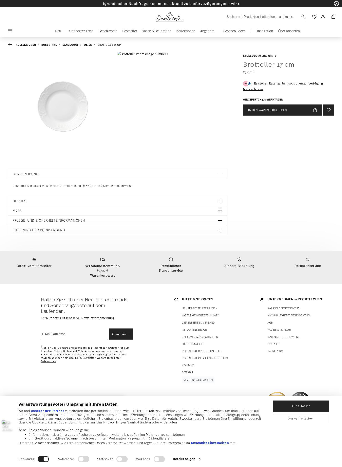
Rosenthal (49, 45)
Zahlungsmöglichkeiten (200, 337)
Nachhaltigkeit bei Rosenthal (289, 315)
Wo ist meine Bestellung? (200, 315)
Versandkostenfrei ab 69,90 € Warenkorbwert (102, 271)
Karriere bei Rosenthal (284, 308)
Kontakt (188, 365)
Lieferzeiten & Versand (198, 322)
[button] (56, 32)
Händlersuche (192, 344)
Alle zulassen (301, 406)
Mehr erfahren (253, 89)
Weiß (88, 45)
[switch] (83, 459)
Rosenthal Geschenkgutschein (205, 358)
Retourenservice (308, 266)
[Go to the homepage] (169, 17)
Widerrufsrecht (279, 329)
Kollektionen (26, 45)
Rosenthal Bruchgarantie (201, 351)
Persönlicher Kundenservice (171, 268)
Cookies (273, 344)
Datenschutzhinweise (283, 337)
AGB (270, 322)
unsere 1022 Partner (47, 411)
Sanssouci (70, 45)
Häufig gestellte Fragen (200, 308)
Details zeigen (184, 459)
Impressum (275, 351)
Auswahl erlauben (301, 418)
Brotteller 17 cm (109, 45)
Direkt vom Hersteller (34, 266)
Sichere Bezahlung (239, 266)
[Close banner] (336, 3)
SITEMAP (187, 372)
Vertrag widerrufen (198, 380)
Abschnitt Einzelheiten (210, 443)
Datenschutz (48, 361)
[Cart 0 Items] (332, 17)
